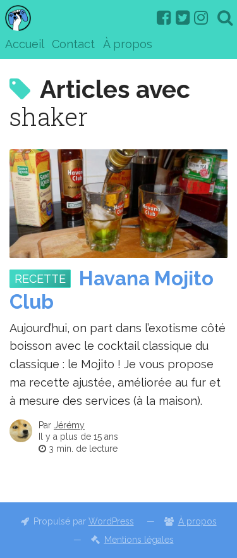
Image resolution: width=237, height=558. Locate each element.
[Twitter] (183, 17)
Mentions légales (139, 540)
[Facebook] (164, 17)
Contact (73, 44)
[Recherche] (225, 17)
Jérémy (69, 425)
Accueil (24, 44)
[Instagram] (201, 17)
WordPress (111, 521)
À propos (127, 44)
